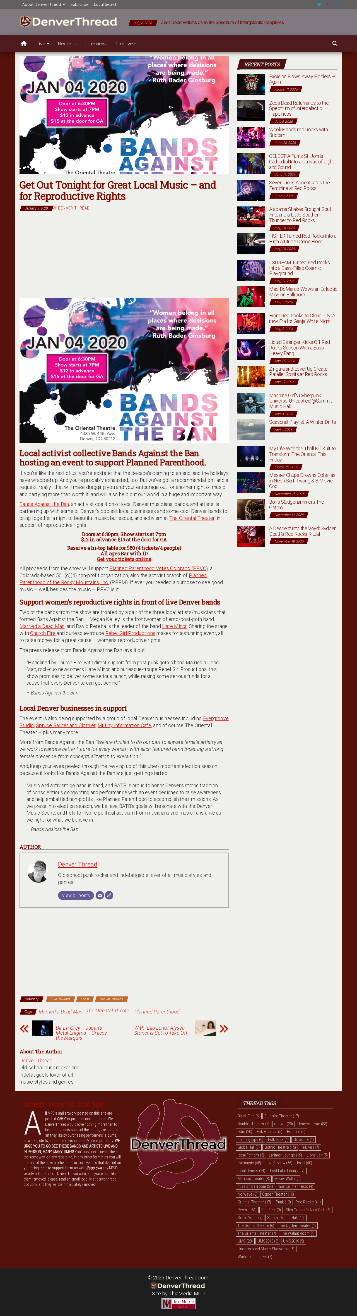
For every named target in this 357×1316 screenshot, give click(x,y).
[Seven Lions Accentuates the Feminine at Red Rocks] (251, 190)
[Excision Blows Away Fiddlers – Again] (251, 83)
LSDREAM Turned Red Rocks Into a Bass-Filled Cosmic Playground (299, 268)
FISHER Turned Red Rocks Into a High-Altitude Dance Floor (302, 238)
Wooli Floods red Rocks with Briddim (298, 132)
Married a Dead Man (42, 626)
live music (249, 1162)
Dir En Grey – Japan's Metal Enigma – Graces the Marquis (81, 1033)
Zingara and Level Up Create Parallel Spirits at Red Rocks (298, 371)
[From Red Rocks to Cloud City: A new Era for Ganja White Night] (251, 322)
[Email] (100, 895)
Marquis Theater (254, 1178)
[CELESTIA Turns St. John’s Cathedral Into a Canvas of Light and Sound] (251, 163)
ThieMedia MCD (187, 1293)
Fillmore (296, 1131)
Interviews (96, 43)
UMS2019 (293, 1241)
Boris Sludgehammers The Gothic (296, 504)
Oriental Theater (254, 1202)
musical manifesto (295, 1186)
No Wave (247, 1194)
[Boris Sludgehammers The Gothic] (251, 509)
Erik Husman (269, 1131)
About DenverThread (42, 4)
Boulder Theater (253, 1123)
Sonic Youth (250, 1217)
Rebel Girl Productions (130, 633)
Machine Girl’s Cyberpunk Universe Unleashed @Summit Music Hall (300, 401)
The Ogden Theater (297, 1225)
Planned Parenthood (157, 1012)
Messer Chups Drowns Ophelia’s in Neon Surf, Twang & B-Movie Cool (302, 480)
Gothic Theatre (280, 1147)
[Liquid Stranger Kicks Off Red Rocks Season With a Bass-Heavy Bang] (251, 349)
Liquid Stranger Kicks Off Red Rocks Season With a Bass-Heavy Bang (299, 347)
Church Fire (43, 633)
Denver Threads (111, 999)
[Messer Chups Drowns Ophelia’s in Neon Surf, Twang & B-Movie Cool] (251, 482)
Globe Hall (249, 1147)
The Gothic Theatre (256, 1225)
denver (283, 1123)
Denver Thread (74, 208)
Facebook (328, 4)
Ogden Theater (278, 1194)
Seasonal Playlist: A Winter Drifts (302, 422)
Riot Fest (271, 1209)
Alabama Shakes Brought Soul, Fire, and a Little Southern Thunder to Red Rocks (300, 214)
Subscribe (79, 4)
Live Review (279, 1162)
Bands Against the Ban (44, 504)
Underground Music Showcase (266, 1248)
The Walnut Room (298, 1233)
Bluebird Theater (281, 1116)
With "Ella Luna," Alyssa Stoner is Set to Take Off (160, 1030)
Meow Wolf (286, 1178)
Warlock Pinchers (255, 1256)
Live (41, 43)
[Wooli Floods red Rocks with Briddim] (251, 136)
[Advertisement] (124, 255)
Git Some (303, 1139)
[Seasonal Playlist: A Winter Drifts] (251, 429)
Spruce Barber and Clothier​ (66, 725)
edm (245, 1131)
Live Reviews (60, 999)
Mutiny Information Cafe (124, 725)
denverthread (312, 1123)
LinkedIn (337, 4)
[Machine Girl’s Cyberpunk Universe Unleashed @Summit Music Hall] (251, 402)
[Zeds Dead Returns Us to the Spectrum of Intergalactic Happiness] (251, 110)
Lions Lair (317, 1155)
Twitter (319, 4)
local (304, 1162)
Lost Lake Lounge (287, 1170)
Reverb (247, 1209)
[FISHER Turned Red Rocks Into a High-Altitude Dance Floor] (251, 243)
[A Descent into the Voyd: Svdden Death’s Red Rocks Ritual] (251, 535)
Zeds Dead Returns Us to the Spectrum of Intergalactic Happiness (222, 22)
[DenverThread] (23, 43)
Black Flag (249, 1116)
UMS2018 (267, 1241)
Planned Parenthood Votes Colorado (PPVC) (158, 568)
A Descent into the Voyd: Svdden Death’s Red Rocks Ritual (303, 531)
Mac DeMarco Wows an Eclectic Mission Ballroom (303, 292)
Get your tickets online (124, 559)
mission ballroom (255, 1186)
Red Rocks (308, 1202)
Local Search (105, 4)
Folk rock (278, 1139)
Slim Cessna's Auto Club (308, 1209)
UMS (245, 1241)
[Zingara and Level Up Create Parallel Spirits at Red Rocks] (251, 376)
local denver (251, 1170)
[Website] (109, 895)
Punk (283, 1202)
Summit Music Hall (286, 1217)
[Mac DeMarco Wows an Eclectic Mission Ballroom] (251, 296)
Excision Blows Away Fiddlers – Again (302, 79)
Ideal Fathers (251, 1155)
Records (67, 43)
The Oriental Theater (192, 518)
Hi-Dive (310, 1147)
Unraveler (127, 43)
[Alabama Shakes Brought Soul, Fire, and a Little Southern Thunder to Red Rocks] (251, 216)
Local (85, 999)
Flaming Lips (250, 1139)
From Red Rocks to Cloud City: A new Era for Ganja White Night (302, 318)
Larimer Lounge (285, 1155)
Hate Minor (174, 626)
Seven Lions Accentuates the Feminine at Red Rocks (299, 185)
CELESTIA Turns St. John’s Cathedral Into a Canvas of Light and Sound (301, 161)
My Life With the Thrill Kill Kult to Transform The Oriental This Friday (302, 454)
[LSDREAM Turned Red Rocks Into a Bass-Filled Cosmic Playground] (251, 269)
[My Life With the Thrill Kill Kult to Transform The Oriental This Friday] (251, 455)
